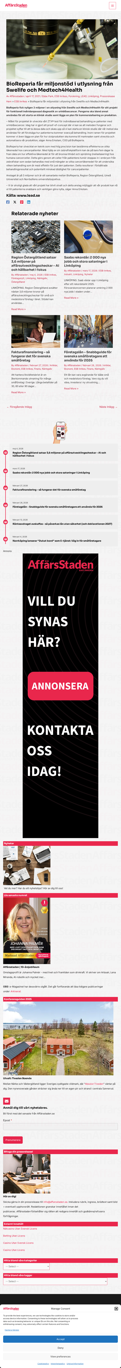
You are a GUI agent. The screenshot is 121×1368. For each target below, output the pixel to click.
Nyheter (88, 274)
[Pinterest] (21, 202)
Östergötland (18, 281)
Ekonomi (15, 368)
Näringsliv (42, 278)
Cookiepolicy (43, 1363)
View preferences (60, 1356)
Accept (61, 1339)
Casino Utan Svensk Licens (18, 1242)
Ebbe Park (47, 96)
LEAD (84, 96)
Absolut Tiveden (94, 1083)
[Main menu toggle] (112, 5)
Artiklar (53, 365)
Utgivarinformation (75, 1363)
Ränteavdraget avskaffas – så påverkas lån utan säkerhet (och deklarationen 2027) (62, 523)
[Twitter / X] (14, 202)
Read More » (18, 309)
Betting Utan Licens (14, 1235)
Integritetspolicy (58, 1363)
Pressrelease (107, 96)
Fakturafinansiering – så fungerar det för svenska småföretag (31, 356)
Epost (7, 1120)
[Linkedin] (28, 202)
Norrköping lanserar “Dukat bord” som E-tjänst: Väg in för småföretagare (57, 540)
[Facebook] (7, 202)
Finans (37, 368)
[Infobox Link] (60, 869)
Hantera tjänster (12, 1330)
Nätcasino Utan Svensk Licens (20, 1228)
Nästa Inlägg (108, 406)
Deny (60, 1347)
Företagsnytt (17, 278)
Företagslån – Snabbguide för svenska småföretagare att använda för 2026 (88, 356)
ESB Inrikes (61, 96)
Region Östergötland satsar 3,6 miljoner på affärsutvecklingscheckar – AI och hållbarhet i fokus (35, 263)
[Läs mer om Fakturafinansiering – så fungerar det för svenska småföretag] (35, 331)
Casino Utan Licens (14, 1249)
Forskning (74, 96)
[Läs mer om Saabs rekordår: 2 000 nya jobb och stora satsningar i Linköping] (88, 236)
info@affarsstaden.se (55, 1201)
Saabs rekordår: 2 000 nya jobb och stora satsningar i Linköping (85, 261)
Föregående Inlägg (19, 406)
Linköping (93, 96)
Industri (68, 274)
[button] (116, 1308)
